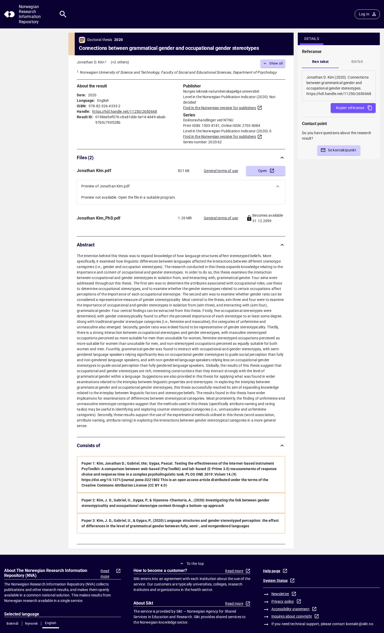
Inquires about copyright (291, 616)
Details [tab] (311, 39)
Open (262, 171)
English (50, 623)
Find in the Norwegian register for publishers (219, 108)
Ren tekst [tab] (320, 62)
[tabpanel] (339, 85)
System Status (275, 580)
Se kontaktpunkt (342, 150)
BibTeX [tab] (357, 62)
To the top (195, 563)
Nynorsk (31, 623)
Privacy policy (282, 601)
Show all (276, 63)
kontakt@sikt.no (359, 624)
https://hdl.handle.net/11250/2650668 (124, 111)
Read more (105, 573)
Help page (271, 571)
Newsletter (280, 594)
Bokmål (12, 623)
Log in (364, 14)
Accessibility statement (290, 609)
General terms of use (221, 171)
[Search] (63, 14)
